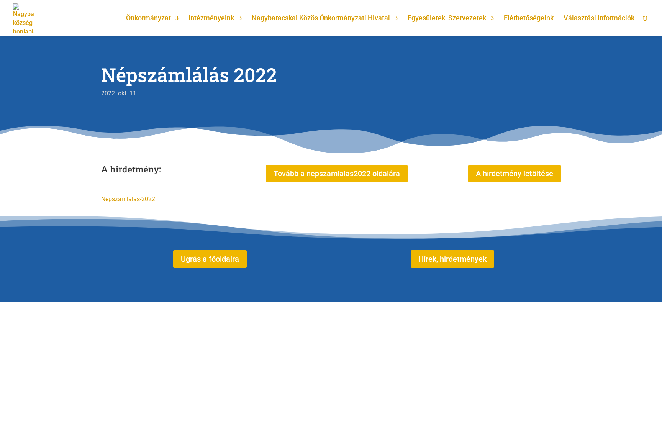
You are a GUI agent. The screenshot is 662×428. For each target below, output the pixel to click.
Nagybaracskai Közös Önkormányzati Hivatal (321, 18)
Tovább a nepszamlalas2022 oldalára (337, 173)
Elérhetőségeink (529, 18)
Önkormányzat (148, 18)
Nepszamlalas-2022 (128, 199)
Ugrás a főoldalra (210, 259)
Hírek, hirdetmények (452, 259)
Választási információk (599, 18)
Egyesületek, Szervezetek (447, 18)
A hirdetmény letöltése (514, 173)
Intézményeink (211, 18)
